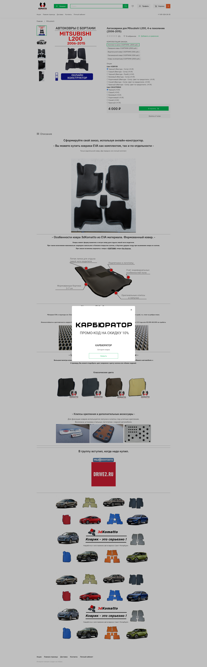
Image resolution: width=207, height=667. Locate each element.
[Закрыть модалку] (131, 310)
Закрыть (103, 356)
